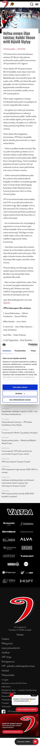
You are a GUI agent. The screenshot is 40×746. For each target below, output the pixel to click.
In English (5, 679)
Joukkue (6, 652)
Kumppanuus (8, 661)
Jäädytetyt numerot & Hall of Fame (14, 683)
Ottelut (5, 639)
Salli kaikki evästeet (20, 387)
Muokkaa (18, 393)
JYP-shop (6, 657)
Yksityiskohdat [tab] (19, 351)
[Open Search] (31, 4)
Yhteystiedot (8, 675)
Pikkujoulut (7, 643)
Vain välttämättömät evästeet (20, 400)
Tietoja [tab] (33, 351)
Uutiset (5, 670)
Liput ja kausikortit (11, 648)
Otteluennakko (9, 48)
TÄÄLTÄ (6, 302)
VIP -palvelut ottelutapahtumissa (18, 666)
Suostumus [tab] (7, 351)
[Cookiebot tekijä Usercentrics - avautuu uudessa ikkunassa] (28, 344)
